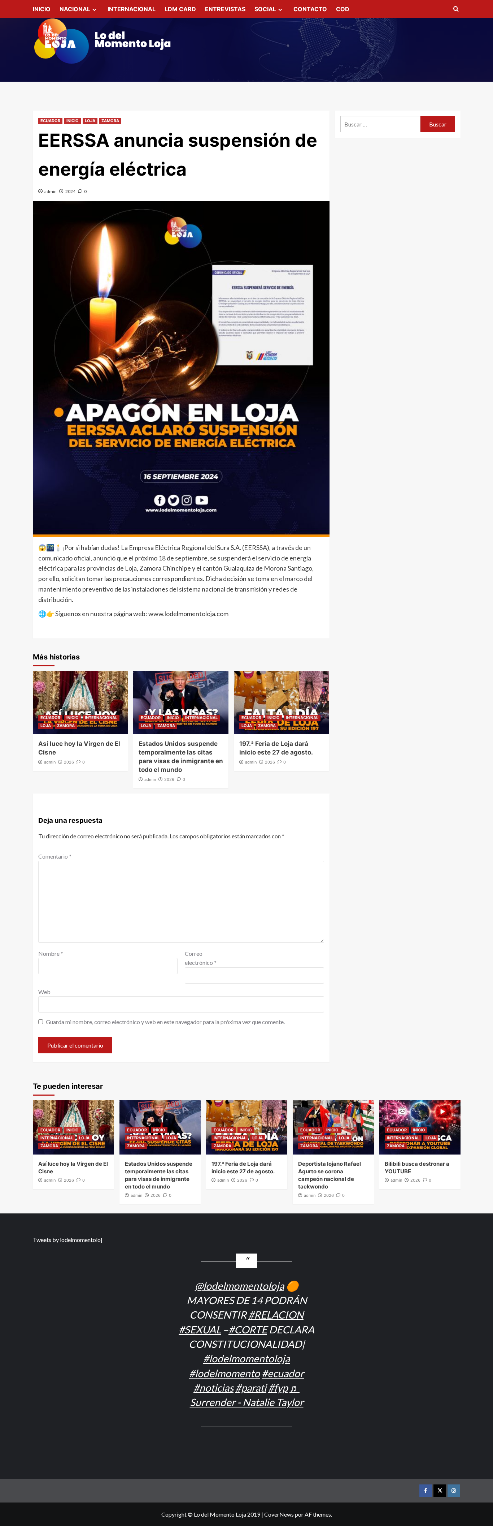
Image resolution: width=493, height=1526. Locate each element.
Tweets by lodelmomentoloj (67, 1239)
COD (342, 9)
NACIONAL (75, 9)
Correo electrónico (201, 958)
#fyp (278, 1387)
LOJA (90, 120)
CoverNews (279, 1514)
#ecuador (283, 1373)
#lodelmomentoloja (246, 1358)
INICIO (42, 9)
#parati (250, 1387)
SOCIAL (265, 9)
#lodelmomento (224, 1373)
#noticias (213, 1387)
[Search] (456, 9)
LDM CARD (180, 9)
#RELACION (276, 1314)
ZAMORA (110, 120)
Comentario (54, 856)
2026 (69, 762)
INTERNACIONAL (132, 9)
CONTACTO (310, 9)
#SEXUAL (200, 1329)
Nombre (50, 953)
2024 (70, 191)
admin (50, 191)
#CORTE (247, 1329)
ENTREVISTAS (225, 9)
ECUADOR (50, 120)
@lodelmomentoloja (239, 1286)
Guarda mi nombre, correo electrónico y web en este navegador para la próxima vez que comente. (165, 1021)
